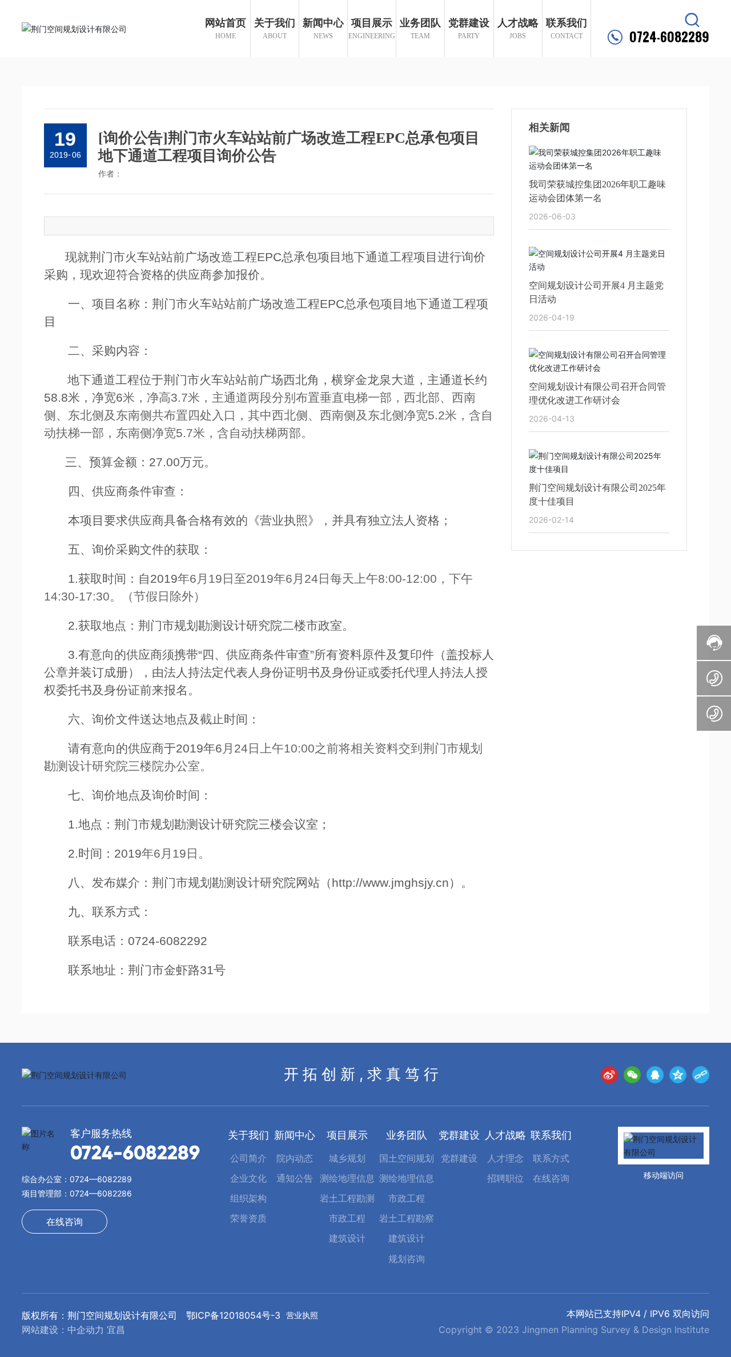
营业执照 (302, 1315)
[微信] (632, 1074)
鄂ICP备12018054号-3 (233, 1315)
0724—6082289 (101, 1179)
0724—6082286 (101, 1193)
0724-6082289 (669, 36)
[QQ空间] (677, 1074)
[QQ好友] (655, 1074)
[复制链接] (700, 1074)
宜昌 (116, 1329)
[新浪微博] (609, 1074)
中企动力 (85, 1329)
